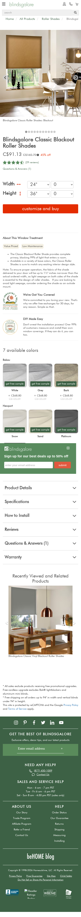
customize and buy (40, 209)
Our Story (21, 812)
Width (9, 184)
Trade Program (21, 818)
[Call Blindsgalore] (70, 3)
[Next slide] (75, 77)
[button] (26, 132)
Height (10, 193)
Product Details (18, 488)
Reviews (11, 530)
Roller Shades (51, 19)
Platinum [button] (66, 436)
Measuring (59, 835)
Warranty (13, 557)
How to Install (17, 516)
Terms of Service (17, 709)
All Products (27, 19)
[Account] (63, 3)
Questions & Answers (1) (17, 169)
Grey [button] (40, 390)
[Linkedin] (54, 722)
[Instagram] (18, 722)
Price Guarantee (34, 876)
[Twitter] (45, 722)
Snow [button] (15, 436)
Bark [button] (66, 390)
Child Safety (66, 876)
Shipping (59, 829)
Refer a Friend (22, 829)
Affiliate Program (21, 824)
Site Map (51, 876)
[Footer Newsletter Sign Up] (40, 750)
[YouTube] (63, 722)
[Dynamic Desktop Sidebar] (38, 458)
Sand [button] (40, 436)
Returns (59, 824)
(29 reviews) (32, 162)
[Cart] (76, 3)
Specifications (17, 502)
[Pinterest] (27, 722)
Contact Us (43, 774)
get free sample (15, 383)
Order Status (59, 812)
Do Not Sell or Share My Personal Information (40, 880)
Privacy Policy (70, 705)
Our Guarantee (59, 818)
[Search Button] (75, 13)
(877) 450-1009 (43, 770)
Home (10, 19)
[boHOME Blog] (40, 856)
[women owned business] (50, 892)
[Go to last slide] (5, 77)
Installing (59, 841)
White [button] (14, 390)
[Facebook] (36, 722)
